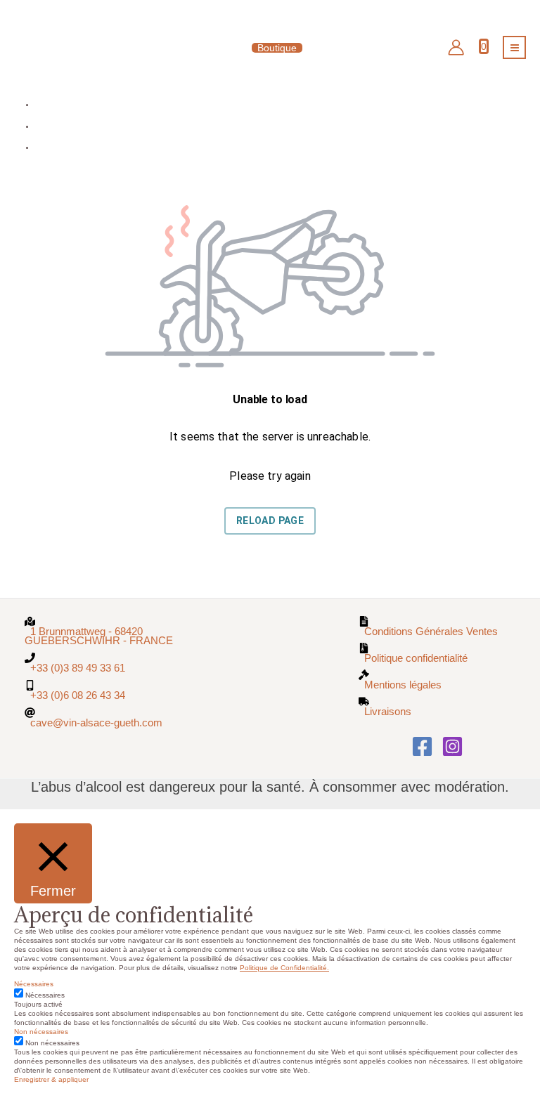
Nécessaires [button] (33, 984)
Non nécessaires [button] (41, 1031)
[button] (270, 48)
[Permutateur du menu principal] (514, 47)
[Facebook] (422, 746)
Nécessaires (45, 995)
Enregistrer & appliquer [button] (51, 1079)
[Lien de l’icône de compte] (456, 47)
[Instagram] (452, 746)
